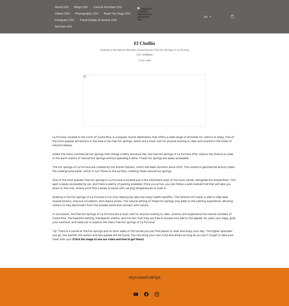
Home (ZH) (62, 7)
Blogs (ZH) (81, 7)
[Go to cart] (232, 16)
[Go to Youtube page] (137, 294)
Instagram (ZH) (64, 20)
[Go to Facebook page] (148, 294)
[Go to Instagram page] (157, 294)
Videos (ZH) (62, 13)
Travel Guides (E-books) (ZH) (98, 20)
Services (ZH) (63, 26)
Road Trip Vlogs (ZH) (117, 13)
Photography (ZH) (86, 13)
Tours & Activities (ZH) (107, 7)
